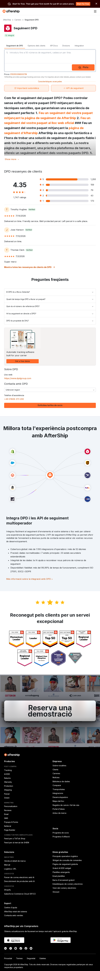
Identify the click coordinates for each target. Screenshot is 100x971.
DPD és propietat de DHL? (17, 321)
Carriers (17, 20)
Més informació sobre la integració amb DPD (29, 579)
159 (92, 184)
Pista (85, 67)
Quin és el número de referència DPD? (23, 306)
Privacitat (8, 958)
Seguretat (31, 958)
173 (92, 201)
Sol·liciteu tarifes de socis (50, 405)
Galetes (42, 958)
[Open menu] (95, 11)
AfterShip (7, 20)
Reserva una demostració (50, 710)
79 (92, 190)
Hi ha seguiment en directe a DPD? (21, 313)
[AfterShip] (12, 11)
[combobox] (50, 390)
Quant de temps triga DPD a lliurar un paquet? (25, 299)
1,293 (93, 179)
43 (92, 195)
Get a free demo (22, 361)
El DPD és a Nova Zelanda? (18, 292)
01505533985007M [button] (18, 74)
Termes (19, 958)
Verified (32, 209)
